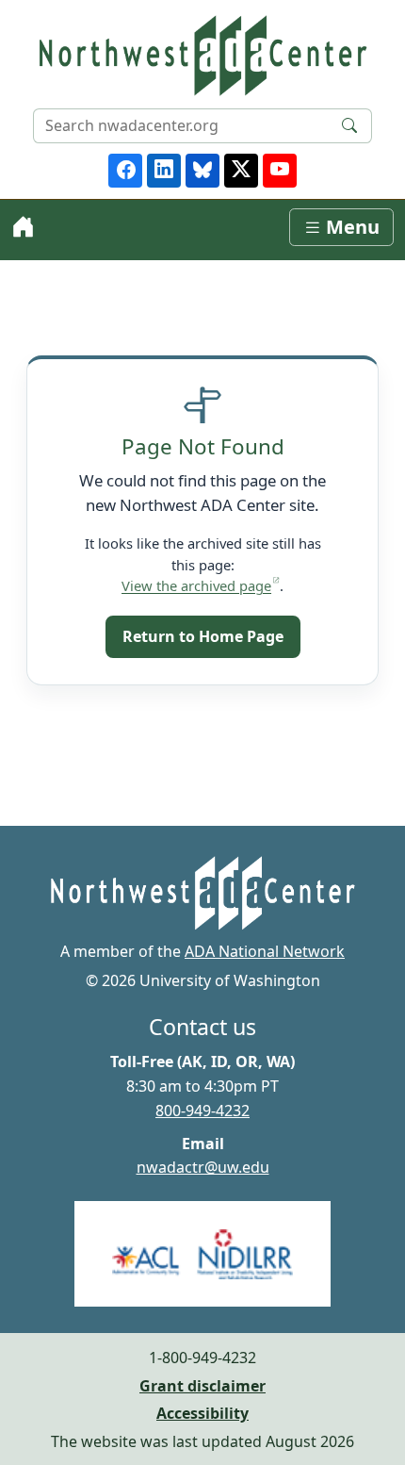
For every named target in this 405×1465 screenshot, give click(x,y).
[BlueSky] (202, 171)
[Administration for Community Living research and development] (202, 1254)
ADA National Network (265, 951)
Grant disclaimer (202, 1385)
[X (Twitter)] (241, 171)
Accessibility (202, 1413)
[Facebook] (125, 171)
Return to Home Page (203, 636)
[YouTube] (280, 171)
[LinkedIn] (164, 171)
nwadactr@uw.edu (203, 1167)
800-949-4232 (202, 1110)
